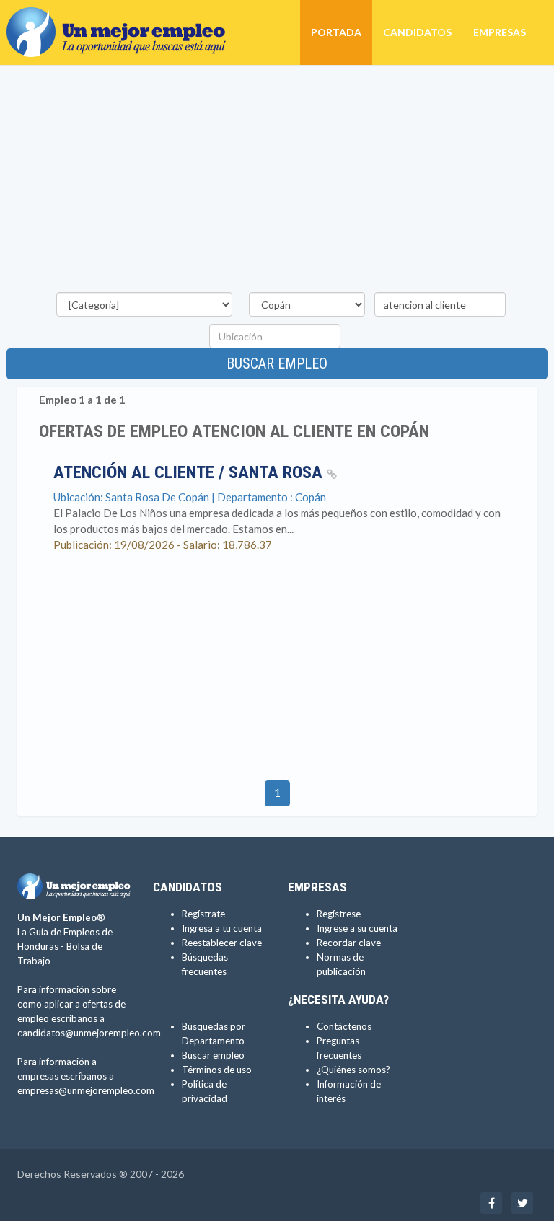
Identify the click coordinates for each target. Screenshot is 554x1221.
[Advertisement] (277, 181)
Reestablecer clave (222, 942)
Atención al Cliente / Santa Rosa (190, 472)
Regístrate (203, 914)
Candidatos (417, 32)
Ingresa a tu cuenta (222, 928)
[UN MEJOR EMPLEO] (121, 18)
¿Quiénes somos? (353, 1069)
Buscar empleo (277, 363)
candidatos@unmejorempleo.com (89, 1033)
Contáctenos (344, 1026)
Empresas (499, 32)
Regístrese (339, 914)
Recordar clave (349, 942)
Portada (336, 32)
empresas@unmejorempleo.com (85, 1090)
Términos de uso (217, 1069)
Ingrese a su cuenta (357, 928)
